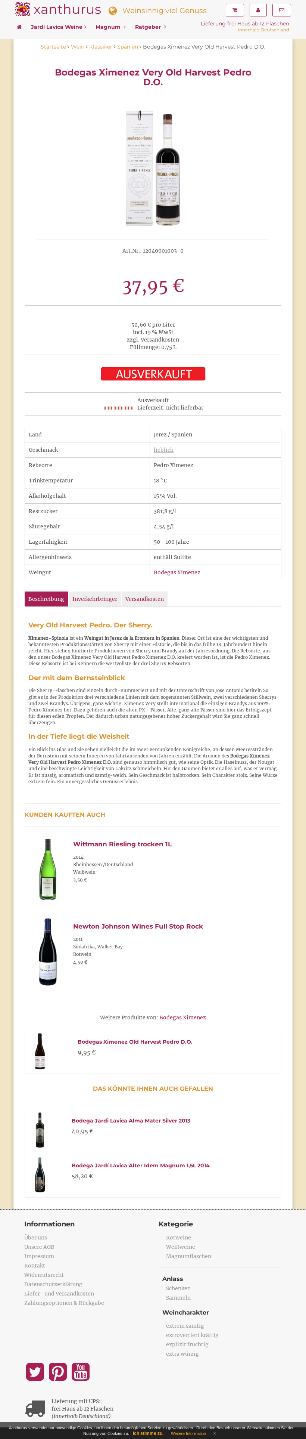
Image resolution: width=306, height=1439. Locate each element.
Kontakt (34, 1265)
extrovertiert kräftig (192, 1335)
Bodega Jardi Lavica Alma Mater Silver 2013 (131, 1120)
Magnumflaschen (188, 1256)
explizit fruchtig (187, 1344)
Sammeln (178, 1297)
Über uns (35, 1237)
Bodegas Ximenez (177, 572)
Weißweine (180, 1247)
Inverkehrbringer (94, 599)
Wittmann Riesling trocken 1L (122, 844)
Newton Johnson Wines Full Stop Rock (138, 926)
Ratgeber (148, 27)
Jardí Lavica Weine (56, 27)
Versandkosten (144, 599)
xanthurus (67, 9)
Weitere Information (188, 1433)
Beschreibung (46, 599)
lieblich (164, 450)
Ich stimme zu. (148, 1433)
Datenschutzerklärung (53, 1284)
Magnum (109, 27)
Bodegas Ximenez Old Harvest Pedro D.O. (135, 1041)
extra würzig (182, 1353)
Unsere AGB (39, 1247)
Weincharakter (185, 1312)
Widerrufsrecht (44, 1275)
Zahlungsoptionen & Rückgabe (64, 1303)
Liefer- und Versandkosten (59, 1293)
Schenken (178, 1288)
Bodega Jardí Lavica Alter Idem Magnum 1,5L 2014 (141, 1165)
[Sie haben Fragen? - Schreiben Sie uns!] (281, 10)
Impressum (39, 1256)
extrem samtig (185, 1325)
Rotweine (178, 1237)
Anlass (172, 1278)
